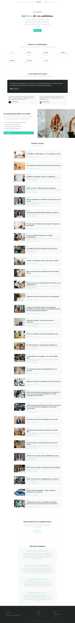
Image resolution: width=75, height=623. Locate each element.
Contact (55, 616)
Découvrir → (37, 30)
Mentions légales (57, 614)
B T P (38, 2)
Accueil (39, 614)
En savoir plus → (8, 132)
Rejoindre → (37, 531)
